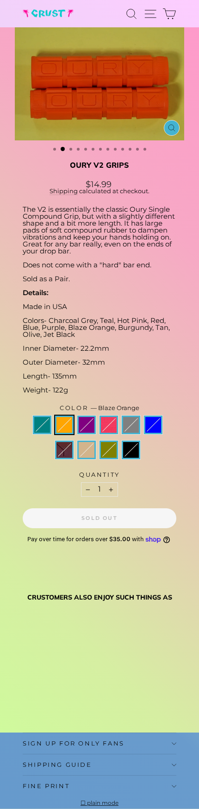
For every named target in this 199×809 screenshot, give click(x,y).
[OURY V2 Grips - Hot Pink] (59, 694)
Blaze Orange (64, 425)
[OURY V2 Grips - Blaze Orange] (38, 694)
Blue (153, 425)
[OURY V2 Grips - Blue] (81, 694)
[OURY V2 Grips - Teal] (28, 694)
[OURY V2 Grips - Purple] (49, 694)
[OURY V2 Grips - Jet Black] (59, 703)
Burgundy (64, 450)
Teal (42, 425)
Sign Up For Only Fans (73, 743)
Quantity (99, 475)
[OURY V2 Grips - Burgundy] (28, 703)
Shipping (64, 191)
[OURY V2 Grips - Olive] (49, 703)
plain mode (102, 803)
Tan (86, 450)
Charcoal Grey (131, 425)
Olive (109, 450)
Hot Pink (109, 425)
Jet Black (131, 450)
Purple (86, 425)
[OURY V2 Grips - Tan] (38, 703)
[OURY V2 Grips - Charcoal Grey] (70, 694)
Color (99, 408)
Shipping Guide (57, 764)
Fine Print (46, 786)
